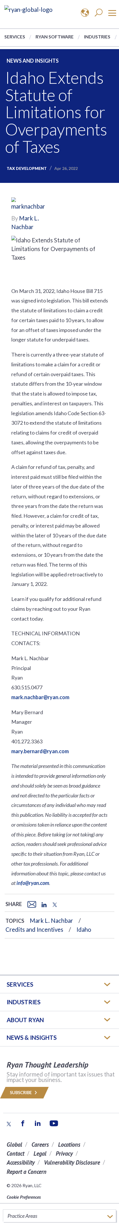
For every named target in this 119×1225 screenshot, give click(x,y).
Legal (40, 1153)
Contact (15, 1153)
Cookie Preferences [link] (24, 1197)
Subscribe (21, 1092)
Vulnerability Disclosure (72, 1162)
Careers (40, 1144)
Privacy (64, 1153)
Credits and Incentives (34, 929)
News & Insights (32, 1037)
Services (14, 36)
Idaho (84, 929)
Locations (69, 1144)
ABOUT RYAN (25, 1019)
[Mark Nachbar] (28, 204)
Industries (97, 36)
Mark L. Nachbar (51, 920)
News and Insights (33, 60)
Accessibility (21, 1162)
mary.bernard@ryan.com (40, 751)
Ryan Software (55, 36)
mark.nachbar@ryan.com (40, 697)
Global (14, 1144)
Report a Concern (27, 1172)
